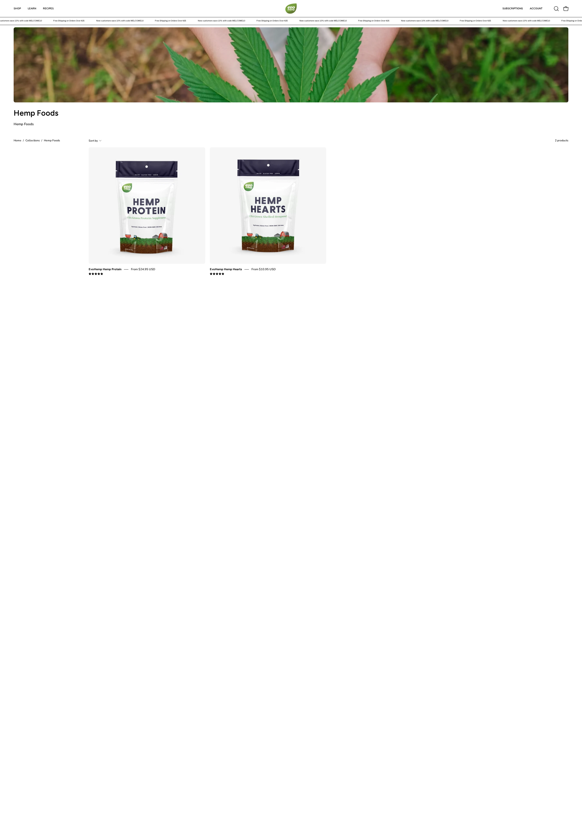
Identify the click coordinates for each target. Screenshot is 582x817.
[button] (556, 8)
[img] (96, 273)
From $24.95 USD (143, 269)
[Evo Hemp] (291, 8)
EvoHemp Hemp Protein (105, 269)
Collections (32, 140)
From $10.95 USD (263, 269)
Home (17, 140)
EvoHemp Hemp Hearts (226, 269)
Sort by (93, 140)
